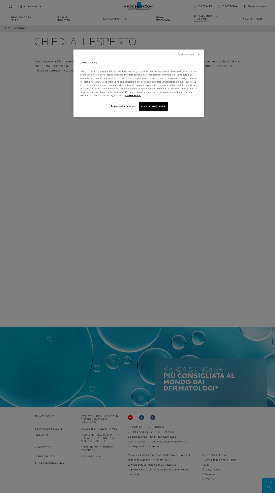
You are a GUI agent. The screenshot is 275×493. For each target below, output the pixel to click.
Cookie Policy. (133, 95)
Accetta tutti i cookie (153, 106)
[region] (138, 83)
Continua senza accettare (189, 54)
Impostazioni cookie (123, 106)
